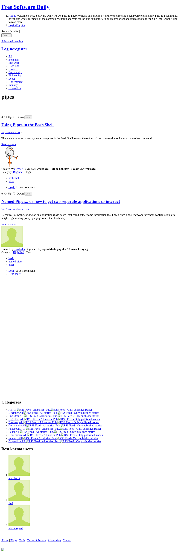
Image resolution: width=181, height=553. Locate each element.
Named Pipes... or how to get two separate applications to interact (60, 201)
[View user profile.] (12, 165)
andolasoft (14, 478)
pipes (11, 181)
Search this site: (10, 31)
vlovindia (19, 249)
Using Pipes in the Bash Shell (27, 124)
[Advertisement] (42, 109)
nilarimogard (15, 528)
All (15, 409)
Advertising (54, 540)
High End (18, 252)
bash (11, 258)
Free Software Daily (25, 7)
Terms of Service (36, 540)
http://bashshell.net (10, 132)
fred (10, 503)
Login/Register (16, 25)
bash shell (13, 178)
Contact (67, 540)
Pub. (47, 409)
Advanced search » (12, 41)
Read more (14, 273)
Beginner (18, 172)
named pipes (15, 261)
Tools (22, 540)
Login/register (14, 49)
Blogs (13, 540)
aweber (18, 168)
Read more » (8, 144)
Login (11, 187)
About (12, 15)
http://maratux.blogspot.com (15, 209)
